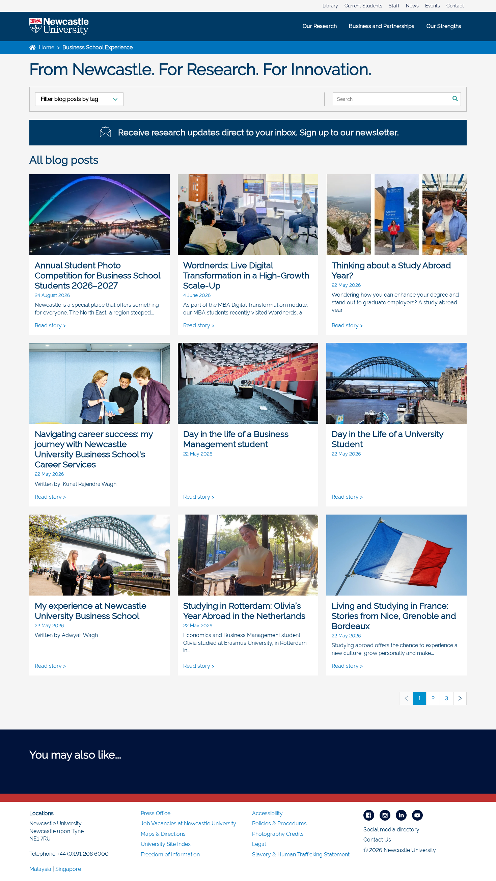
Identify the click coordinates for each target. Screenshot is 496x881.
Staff (394, 5)
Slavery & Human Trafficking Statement (301, 854)
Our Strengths (443, 26)
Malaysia (40, 869)
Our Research (320, 26)
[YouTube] (417, 814)
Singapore (68, 869)
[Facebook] (368, 814)
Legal (259, 844)
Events (432, 5)
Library (330, 5)
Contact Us (377, 839)
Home (45, 47)
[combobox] (391, 99)
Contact (455, 5)
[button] (406, 698)
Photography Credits (278, 834)
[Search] (455, 99)
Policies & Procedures (279, 823)
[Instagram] (385, 814)
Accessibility (267, 813)
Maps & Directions (163, 834)
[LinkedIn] (401, 814)
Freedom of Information (170, 854)
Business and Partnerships (381, 26)
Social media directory (391, 829)
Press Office (155, 813)
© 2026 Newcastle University (399, 850)
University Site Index (166, 844)
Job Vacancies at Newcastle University (188, 823)
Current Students (363, 5)
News (412, 5)
